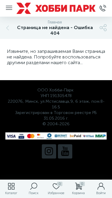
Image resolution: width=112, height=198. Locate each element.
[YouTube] (65, 151)
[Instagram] (49, 151)
